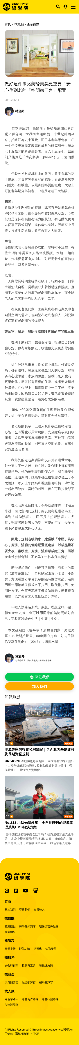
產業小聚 (68, 817)
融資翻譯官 (29, 982)
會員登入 (39, 909)
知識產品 (68, 744)
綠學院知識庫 (27, 926)
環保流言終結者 (48, 926)
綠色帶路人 (11, 999)
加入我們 (39, 686)
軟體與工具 (29, 965)
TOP (36, 1033)
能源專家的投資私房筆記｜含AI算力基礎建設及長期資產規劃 (39, 752)
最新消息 (10, 931)
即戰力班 (24, 948)
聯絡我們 (24, 909)
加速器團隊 (11, 1004)
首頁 (8, 24)
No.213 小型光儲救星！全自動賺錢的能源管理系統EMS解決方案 (39, 825)
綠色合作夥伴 (30, 999)
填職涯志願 (46, 965)
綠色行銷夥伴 (50, 999)
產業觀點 (10, 926)
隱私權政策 (22, 1033)
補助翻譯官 (46, 982)
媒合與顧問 (11, 965)
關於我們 (10, 909)
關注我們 (42, 677)
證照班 (38, 948)
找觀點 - (27, 24)
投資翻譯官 (11, 982)
